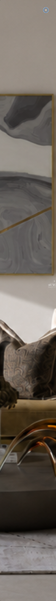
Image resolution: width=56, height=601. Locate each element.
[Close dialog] (46, 10)
